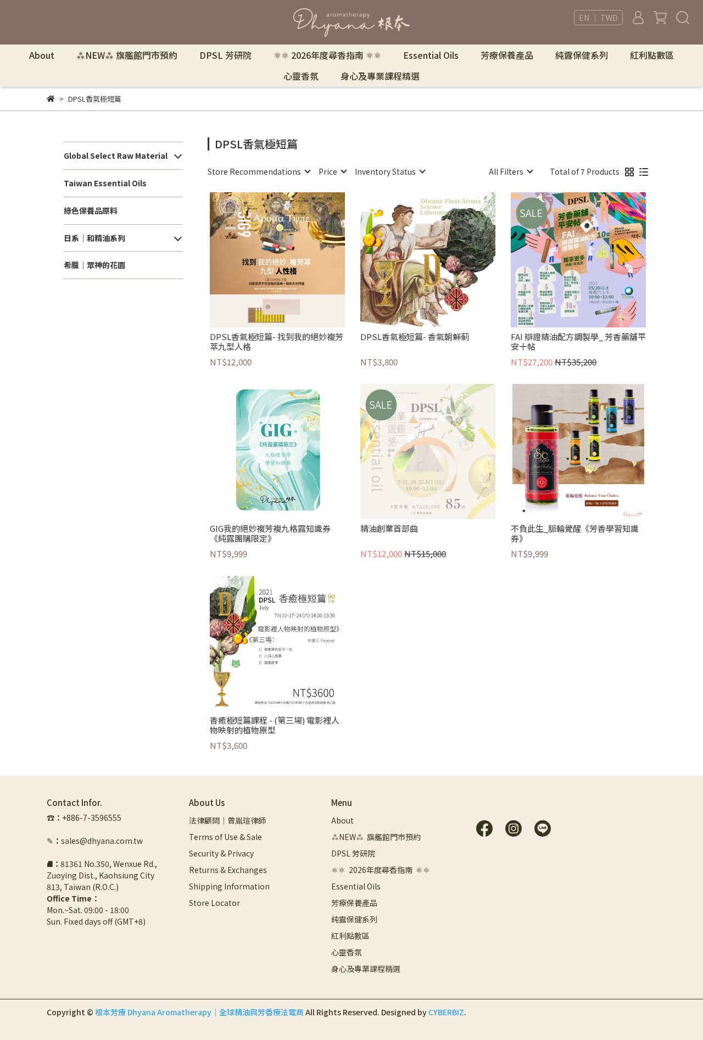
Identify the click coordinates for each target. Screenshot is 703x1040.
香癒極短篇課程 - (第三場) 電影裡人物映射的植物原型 (274, 725)
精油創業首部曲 (389, 529)
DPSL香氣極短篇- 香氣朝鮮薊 (414, 337)
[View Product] (261, 260)
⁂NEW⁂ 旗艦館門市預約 (126, 55)
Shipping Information (229, 886)
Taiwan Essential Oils (105, 182)
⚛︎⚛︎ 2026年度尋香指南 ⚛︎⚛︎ (327, 55)
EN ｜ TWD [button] (598, 18)
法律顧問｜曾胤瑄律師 (227, 820)
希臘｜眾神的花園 (94, 264)
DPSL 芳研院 (225, 55)
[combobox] (259, 171)
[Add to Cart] (293, 260)
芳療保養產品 (507, 55)
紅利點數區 (652, 55)
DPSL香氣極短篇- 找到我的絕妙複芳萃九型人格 (276, 342)
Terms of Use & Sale (225, 836)
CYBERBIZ (446, 1011)
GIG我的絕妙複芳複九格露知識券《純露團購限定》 (270, 533)
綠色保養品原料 (91, 210)
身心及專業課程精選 (380, 76)
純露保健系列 (581, 55)
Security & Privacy (221, 853)
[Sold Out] (443, 452)
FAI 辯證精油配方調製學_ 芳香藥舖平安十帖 (578, 342)
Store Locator (214, 902)
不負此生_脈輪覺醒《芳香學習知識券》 (575, 533)
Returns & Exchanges (228, 869)
